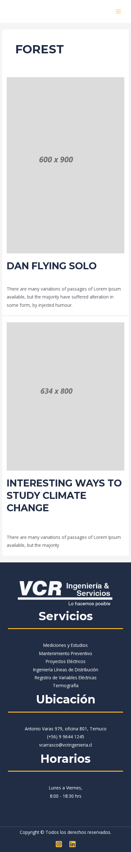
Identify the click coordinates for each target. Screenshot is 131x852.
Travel (101, 277)
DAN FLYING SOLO (52, 266)
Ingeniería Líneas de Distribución (65, 670)
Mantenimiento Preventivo (65, 653)
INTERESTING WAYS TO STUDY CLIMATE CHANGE (64, 495)
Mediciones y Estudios (65, 645)
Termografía (66, 685)
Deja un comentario (27, 277)
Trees (118, 519)
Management (78, 277)
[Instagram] (58, 844)
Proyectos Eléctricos (66, 661)
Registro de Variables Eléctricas (66, 677)
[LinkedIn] (72, 844)
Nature (87, 519)
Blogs (57, 277)
